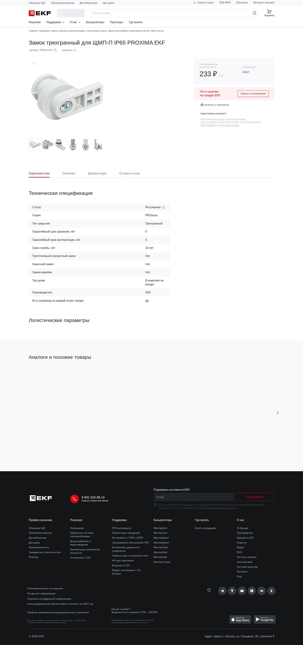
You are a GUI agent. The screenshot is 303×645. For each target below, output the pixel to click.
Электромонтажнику (62, 2)
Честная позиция (247, 557)
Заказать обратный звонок (95, 500)
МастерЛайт (161, 552)
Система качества (247, 566)
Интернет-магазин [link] (263, 2)
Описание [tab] (68, 173)
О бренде (242, 528)
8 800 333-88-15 (93, 497)
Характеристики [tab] (39, 173)
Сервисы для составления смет (130, 555)
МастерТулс (160, 532)
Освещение (77, 528)
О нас (74, 22)
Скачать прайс (205, 2)
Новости (241, 542)
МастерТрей (161, 547)
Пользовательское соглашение (45, 588)
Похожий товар (41, 373)
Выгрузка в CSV (121, 565)
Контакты (242, 571)
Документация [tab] (97, 173)
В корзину (48, 448)
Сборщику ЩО (37, 2)
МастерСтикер (162, 561)
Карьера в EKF (245, 537)
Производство (245, 532)
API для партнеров (123, 560)
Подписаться (254, 496)
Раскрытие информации (41, 593)
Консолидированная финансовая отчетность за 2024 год (60, 603)
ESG (239, 552)
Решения (35, 22)
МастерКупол (161, 542)
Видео (240, 547)
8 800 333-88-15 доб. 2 (229, 122)
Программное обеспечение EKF (130, 542)
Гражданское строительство (45, 552)
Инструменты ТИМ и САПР (127, 537)
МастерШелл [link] (161, 537)
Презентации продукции (126, 532)
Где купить (136, 22)
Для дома (108, 2)
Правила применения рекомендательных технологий (58, 612)
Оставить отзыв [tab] (129, 173)
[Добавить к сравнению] (80, 448)
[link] (222, 591)
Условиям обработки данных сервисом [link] (43, 622)
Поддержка (54, 22)
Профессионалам (40, 520)
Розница (33, 557)
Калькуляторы (95, 22)
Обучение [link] (242, 2)
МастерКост (160, 528)
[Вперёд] (278, 413)
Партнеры (116, 22)
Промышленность (39, 547)
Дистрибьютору (88, 2)
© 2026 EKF (36, 636)
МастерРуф (160, 557)
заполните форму (230, 125)
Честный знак (244, 561)
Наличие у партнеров (216, 104)
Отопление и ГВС (80, 557)
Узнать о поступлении (253, 93)
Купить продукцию (205, 528)
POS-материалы (121, 528)
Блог (239, 576)
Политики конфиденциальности (220, 508)
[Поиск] (255, 13)
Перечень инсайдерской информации (49, 598)
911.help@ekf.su (209, 125)
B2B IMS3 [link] (225, 2)
